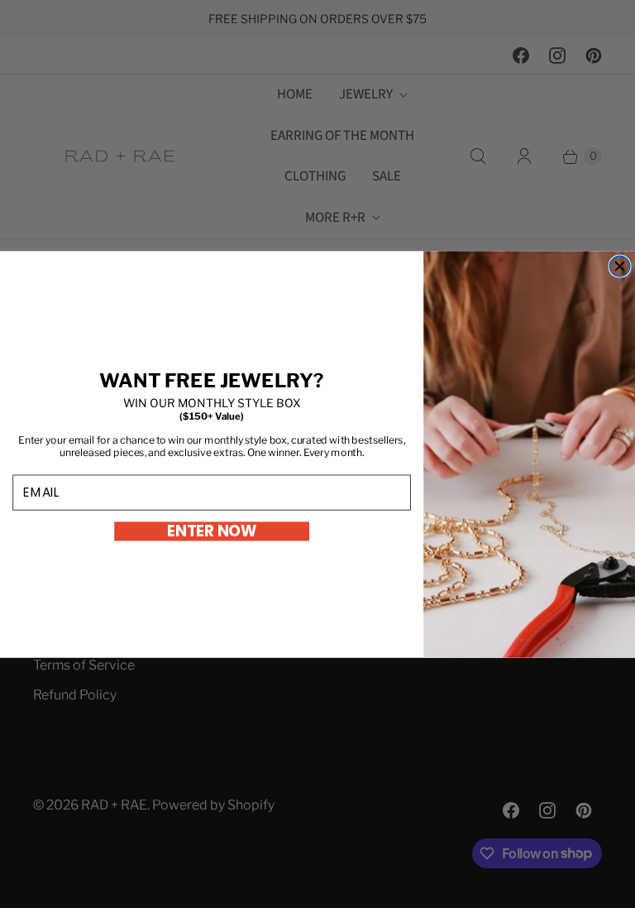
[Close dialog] (619, 266)
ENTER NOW (211, 530)
